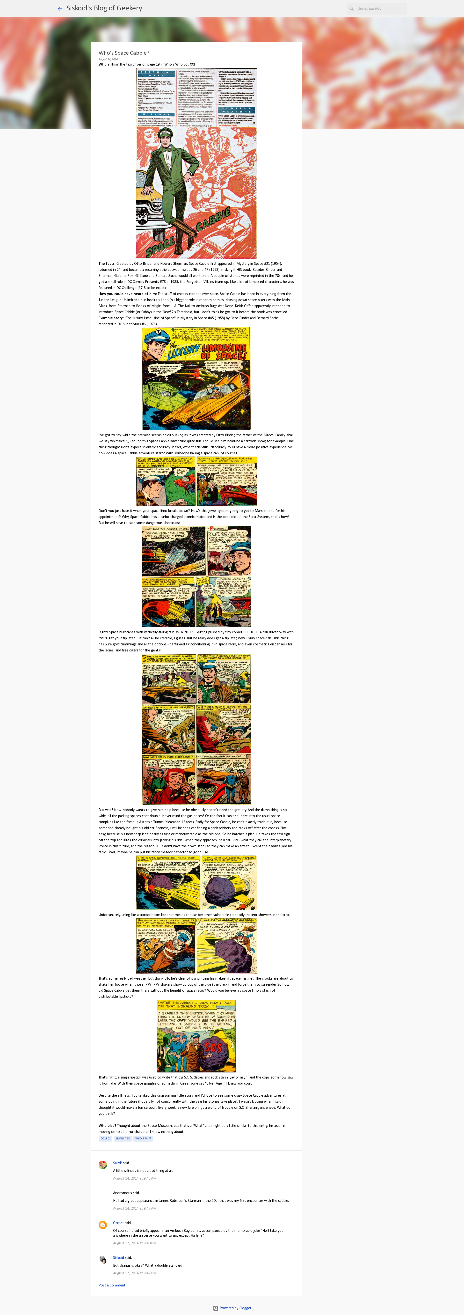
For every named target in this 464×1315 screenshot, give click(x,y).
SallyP (117, 1163)
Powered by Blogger (235, 1308)
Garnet (118, 1223)
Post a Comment (112, 1285)
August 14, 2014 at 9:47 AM (135, 1209)
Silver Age (123, 1138)
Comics (105, 1138)
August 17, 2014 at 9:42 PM (135, 1273)
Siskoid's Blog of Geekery (104, 8)
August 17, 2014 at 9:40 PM (135, 1243)
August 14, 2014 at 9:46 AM (135, 1179)
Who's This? (143, 1138)
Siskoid (118, 1258)
